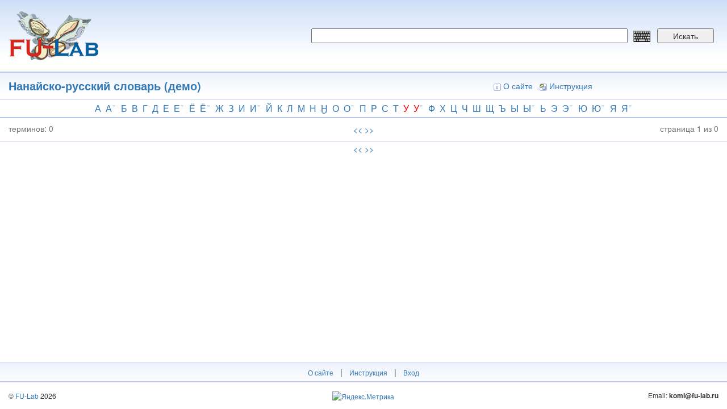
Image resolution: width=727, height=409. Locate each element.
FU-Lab (27, 395)
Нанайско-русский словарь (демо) (105, 85)
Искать (685, 35)
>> (369, 129)
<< (357, 129)
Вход (411, 372)
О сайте (518, 85)
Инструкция (570, 85)
